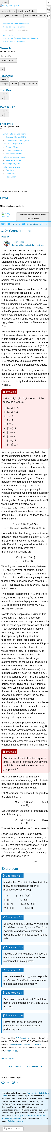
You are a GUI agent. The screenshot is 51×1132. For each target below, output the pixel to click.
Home (14, 224)
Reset (4, 79)
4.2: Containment (24, 1038)
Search (5, 1129)
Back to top (6, 1058)
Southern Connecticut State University (28, 245)
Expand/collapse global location (48, 223)
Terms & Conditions (36, 1115)
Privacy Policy (21, 1115)
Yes (6, 1082)
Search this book (7, 51)
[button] (10, 173)
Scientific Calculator (14, 154)
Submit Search (8, 60)
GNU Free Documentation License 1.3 (26, 1044)
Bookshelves (32, 224)
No (17, 1082)
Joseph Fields (17, 242)
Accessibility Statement (12, 1118)
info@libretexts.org (14, 1121)
